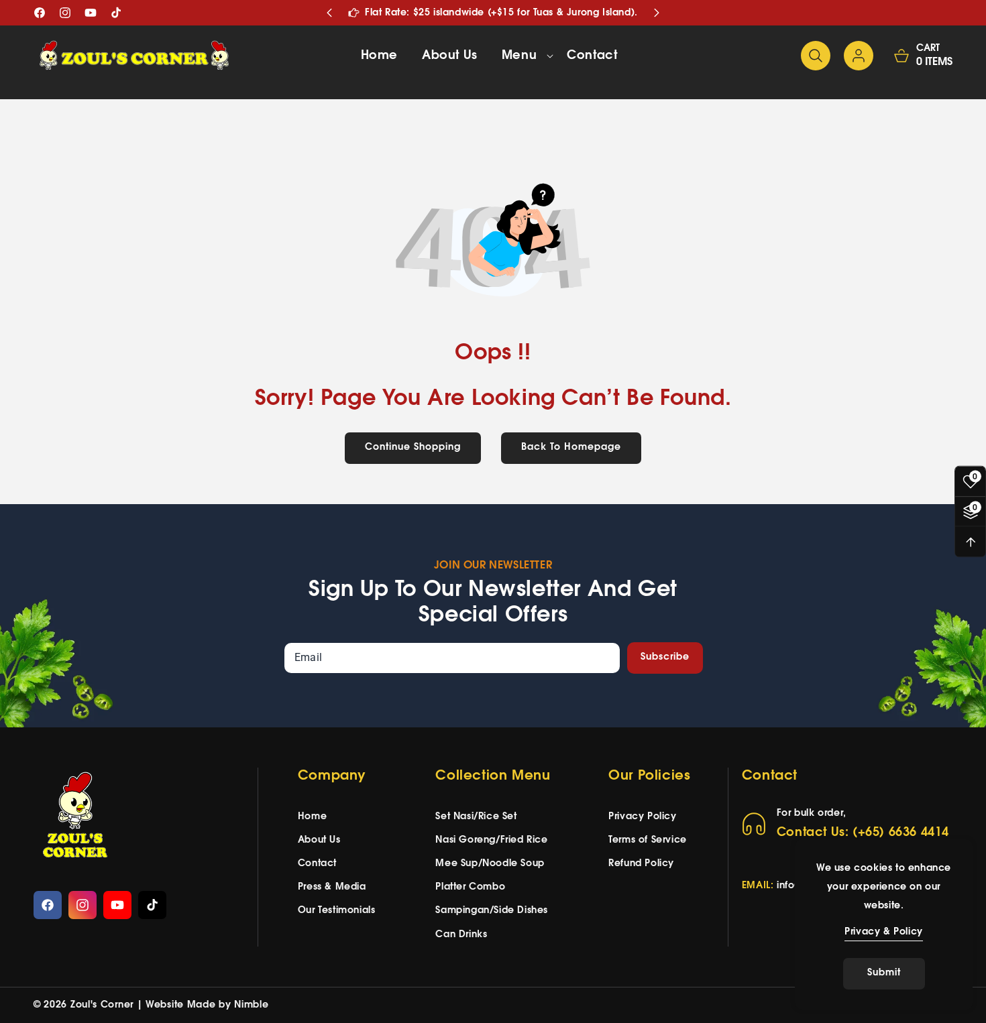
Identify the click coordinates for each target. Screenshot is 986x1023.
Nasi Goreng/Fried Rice (491, 840)
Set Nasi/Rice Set (475, 817)
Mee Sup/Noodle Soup (489, 863)
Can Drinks (461, 934)
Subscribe (665, 657)
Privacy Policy (642, 817)
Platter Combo (470, 887)
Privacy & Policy (883, 932)
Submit (884, 973)
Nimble (251, 1005)
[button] (522, 55)
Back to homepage (571, 447)
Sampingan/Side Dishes (491, 910)
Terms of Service (647, 840)
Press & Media (332, 887)
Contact (317, 863)
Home (312, 817)
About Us (319, 840)
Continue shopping (413, 447)
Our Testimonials (337, 910)
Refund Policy (641, 863)
